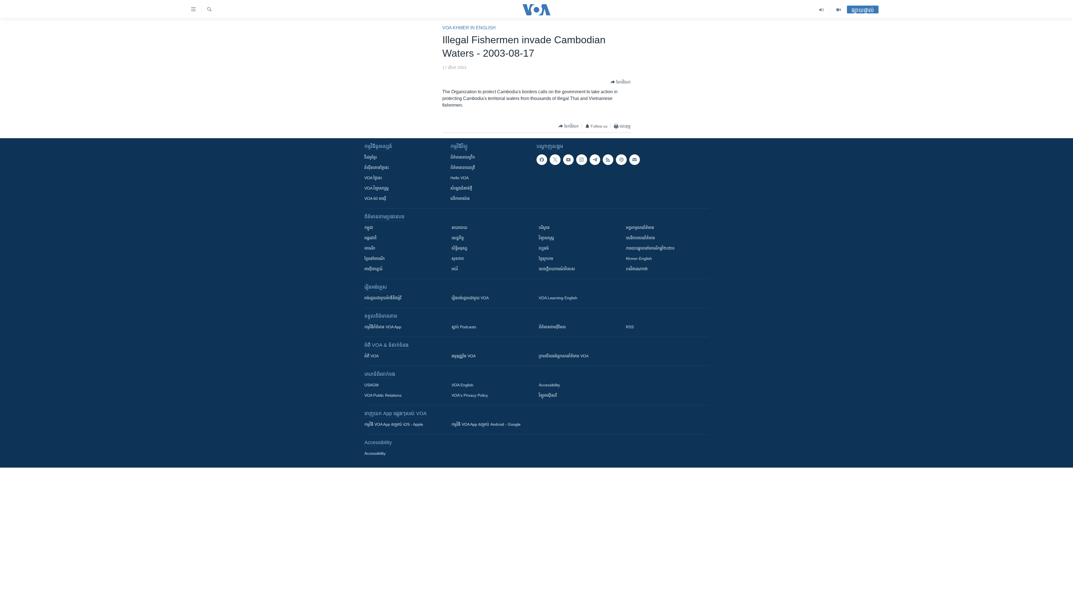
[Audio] (821, 10)
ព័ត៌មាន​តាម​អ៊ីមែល (552, 327)
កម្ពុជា (368, 227)
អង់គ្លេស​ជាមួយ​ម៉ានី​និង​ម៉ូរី (382, 298)
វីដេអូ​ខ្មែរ (370, 157)
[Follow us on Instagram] (581, 159)
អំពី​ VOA (371, 356)
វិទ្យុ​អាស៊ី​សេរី (548, 395)
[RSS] (608, 159)
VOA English (462, 385)
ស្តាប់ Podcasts (464, 327)
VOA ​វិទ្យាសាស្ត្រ (376, 188)
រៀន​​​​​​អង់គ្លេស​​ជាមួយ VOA (470, 298)
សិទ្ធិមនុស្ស (459, 248)
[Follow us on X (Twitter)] (555, 159)
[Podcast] (621, 159)
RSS (630, 327)
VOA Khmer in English (469, 27)
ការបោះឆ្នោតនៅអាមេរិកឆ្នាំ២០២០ (650, 248)
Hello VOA (459, 178)
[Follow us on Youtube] (568, 159)
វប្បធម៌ (544, 248)
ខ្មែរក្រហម (546, 258)
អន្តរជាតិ (370, 238)
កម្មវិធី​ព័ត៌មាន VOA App (382, 327)
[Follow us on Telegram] (595, 159)
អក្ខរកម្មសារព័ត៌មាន (640, 227)
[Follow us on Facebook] (541, 159)
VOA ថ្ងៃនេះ (373, 178)
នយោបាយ (459, 227)
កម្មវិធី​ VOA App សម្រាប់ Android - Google (486, 424)
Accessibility (549, 385)
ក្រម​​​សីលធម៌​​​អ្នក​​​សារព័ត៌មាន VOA (563, 356)
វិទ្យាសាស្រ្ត (546, 238)
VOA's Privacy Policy (470, 395)
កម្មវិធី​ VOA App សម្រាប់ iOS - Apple (393, 424)
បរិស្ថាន (544, 227)
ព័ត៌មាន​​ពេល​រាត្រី (462, 167)
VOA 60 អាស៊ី (375, 198)
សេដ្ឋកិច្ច (458, 238)
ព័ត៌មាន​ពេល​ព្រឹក (462, 157)
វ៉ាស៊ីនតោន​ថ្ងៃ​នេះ (376, 167)
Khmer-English (639, 258)
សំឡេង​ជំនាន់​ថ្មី (461, 188)
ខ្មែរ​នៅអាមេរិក (374, 258)
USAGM (371, 385)
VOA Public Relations (383, 395)
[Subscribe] (634, 159)
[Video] (838, 10)
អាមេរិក (369, 248)
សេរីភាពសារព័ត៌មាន (640, 238)
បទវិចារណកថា (637, 269)
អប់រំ (455, 269)
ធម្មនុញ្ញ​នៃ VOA (464, 356)
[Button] (621, 82)
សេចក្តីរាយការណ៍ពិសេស (557, 269)
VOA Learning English (558, 298)
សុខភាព (458, 258)
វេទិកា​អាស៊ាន (460, 198)
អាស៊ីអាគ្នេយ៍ (373, 269)
